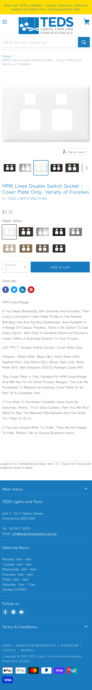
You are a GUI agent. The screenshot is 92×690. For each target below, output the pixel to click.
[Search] (84, 42)
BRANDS (27, 650)
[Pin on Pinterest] (31, 289)
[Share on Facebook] (5, 289)
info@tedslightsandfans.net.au (34, 533)
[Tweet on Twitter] (14, 289)
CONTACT (9, 650)
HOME (6, 645)
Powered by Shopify (16, 661)
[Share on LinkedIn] (22, 289)
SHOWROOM (70, 645)
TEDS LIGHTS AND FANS (27, 198)
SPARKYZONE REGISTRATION (36, 645)
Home (6, 56)
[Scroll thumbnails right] (85, 168)
